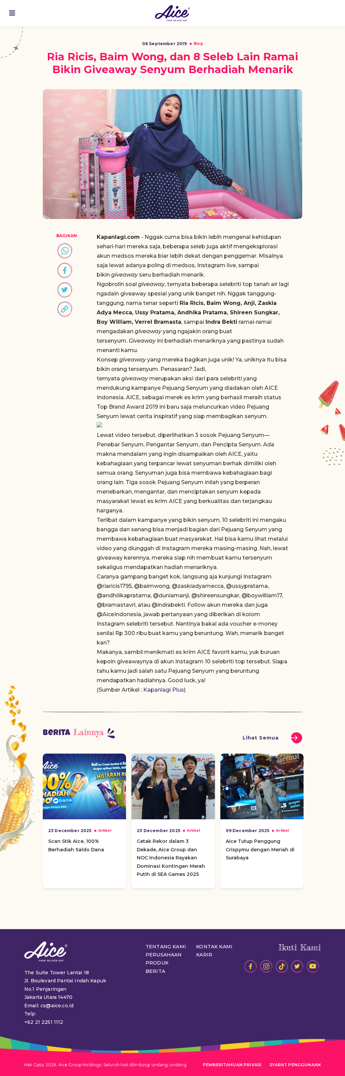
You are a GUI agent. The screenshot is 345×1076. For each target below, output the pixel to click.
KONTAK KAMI (214, 947)
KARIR (204, 955)
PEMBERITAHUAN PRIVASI (232, 1064)
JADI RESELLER (331, 13)
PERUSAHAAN (164, 955)
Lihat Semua (261, 738)
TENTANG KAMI (166, 947)
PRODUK (157, 963)
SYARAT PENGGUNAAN (295, 1064)
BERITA (155, 971)
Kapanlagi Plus (163, 690)
